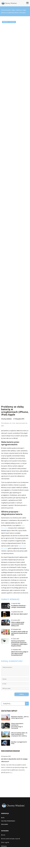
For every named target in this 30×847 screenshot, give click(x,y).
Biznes (3, 835)
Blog (2, 817)
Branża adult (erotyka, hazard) (10, 839)
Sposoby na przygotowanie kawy (19, 742)
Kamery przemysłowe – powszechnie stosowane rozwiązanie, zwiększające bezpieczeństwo (19, 643)
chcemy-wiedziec (6, 418)
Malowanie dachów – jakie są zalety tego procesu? (19, 717)
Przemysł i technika (9, 22)
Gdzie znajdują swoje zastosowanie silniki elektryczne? (17, 624)
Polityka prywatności (8, 821)
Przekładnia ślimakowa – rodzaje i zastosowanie (18, 606)
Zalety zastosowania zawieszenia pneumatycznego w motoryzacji (17, 726)
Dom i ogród (5, 842)
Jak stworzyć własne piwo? (19, 614)
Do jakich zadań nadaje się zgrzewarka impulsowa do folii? (19, 633)
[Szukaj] (27, 704)
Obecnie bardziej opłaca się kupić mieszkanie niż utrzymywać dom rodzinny (19, 734)
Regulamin (4, 824)
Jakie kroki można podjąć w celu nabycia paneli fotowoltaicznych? (19, 653)
